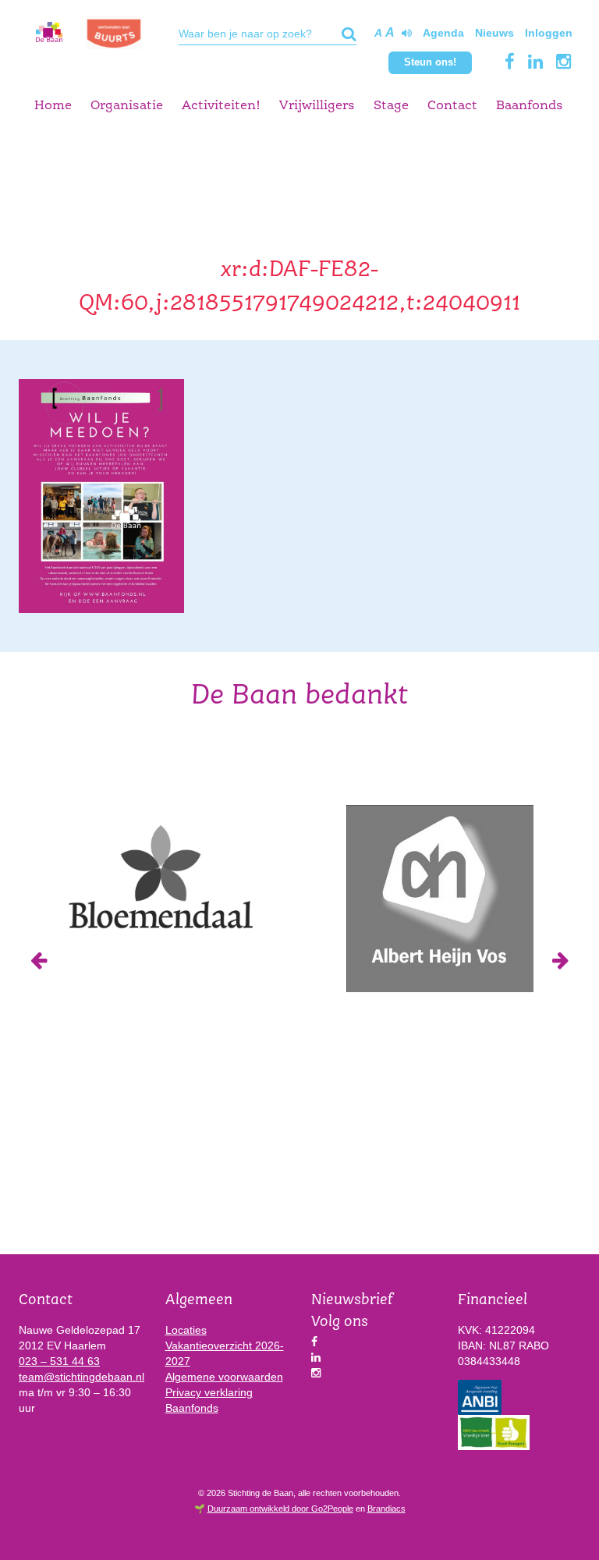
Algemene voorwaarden (224, 1376)
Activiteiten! (221, 106)
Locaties (186, 1330)
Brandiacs (386, 1508)
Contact (452, 106)
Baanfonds (529, 106)
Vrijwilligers (317, 106)
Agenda (443, 33)
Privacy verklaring (209, 1392)
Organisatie (126, 106)
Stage (391, 106)
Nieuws (494, 33)
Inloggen (548, 33)
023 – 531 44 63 (59, 1361)
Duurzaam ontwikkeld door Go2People (280, 1508)
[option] (159, 875)
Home (53, 106)
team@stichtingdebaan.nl (81, 1376)
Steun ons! (430, 62)
